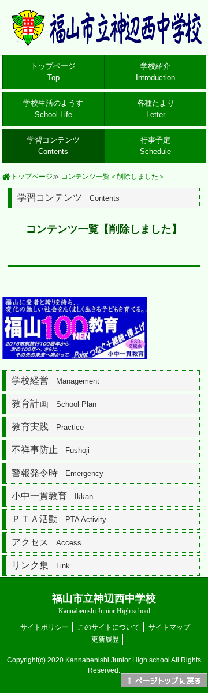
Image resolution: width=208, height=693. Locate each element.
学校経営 (55, 380)
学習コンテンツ (53, 146)
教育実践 (48, 427)
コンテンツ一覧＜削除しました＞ (113, 177)
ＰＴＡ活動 (59, 519)
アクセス (46, 542)
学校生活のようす (53, 109)
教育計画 (54, 404)
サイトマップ (169, 627)
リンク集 (41, 565)
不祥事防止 (51, 450)
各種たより (155, 109)
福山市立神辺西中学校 (104, 604)
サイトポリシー (44, 627)
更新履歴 (105, 639)
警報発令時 (57, 473)
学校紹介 (155, 72)
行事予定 (155, 146)
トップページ (53, 72)
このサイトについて (108, 627)
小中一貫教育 (52, 496)
